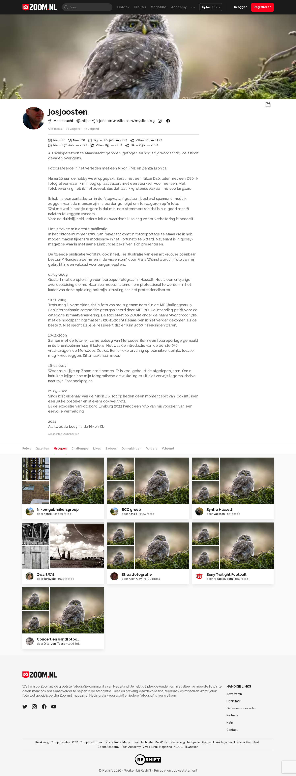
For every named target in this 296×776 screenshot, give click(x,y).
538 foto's (55, 128)
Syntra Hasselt (219, 509)
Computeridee (60, 742)
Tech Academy (131, 746)
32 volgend (91, 128)
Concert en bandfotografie (61, 639)
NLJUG (178, 746)
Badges (111, 448)
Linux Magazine (161, 746)
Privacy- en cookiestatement (175, 770)
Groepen (60, 448)
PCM (75, 742)
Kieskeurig (42, 742)
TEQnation (191, 746)
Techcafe (146, 742)
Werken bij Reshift (137, 770)
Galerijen (42, 448)
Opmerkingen (131, 448)
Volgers (151, 448)
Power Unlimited (248, 742)
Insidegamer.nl (225, 742)
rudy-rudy (135, 578)
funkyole (50, 578)
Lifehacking (177, 742)
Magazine (158, 7)
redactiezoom (223, 578)
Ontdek (123, 7)
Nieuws (140, 7)
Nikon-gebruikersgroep (58, 509)
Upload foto (210, 7)
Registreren (262, 7)
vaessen (219, 513)
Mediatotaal (130, 742)
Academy (179, 7)
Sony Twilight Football (226, 574)
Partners (232, 715)
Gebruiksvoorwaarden (241, 708)
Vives (146, 746)
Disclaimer (233, 701)
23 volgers (73, 128)
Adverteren (234, 694)
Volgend (168, 448)
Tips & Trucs (112, 742)
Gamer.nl (208, 742)
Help (230, 722)
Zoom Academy (108, 746)
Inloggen (240, 7)
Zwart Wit (45, 574)
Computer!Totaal (91, 742)
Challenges (79, 448)
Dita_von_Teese (54, 643)
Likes (96, 448)
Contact (232, 729)
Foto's (26, 448)
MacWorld (161, 742)
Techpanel (193, 742)
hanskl (48, 513)
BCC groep (131, 509)
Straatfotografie (137, 574)
